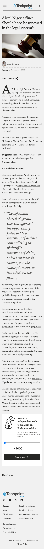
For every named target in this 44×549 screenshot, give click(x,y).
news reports (20, 117)
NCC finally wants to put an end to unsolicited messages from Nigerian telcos (21, 158)
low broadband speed (24, 316)
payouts (37, 327)
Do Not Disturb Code (21, 145)
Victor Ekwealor (13, 64)
